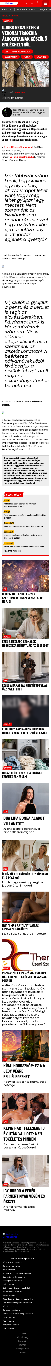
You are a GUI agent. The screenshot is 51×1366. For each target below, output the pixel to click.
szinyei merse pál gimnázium (17, 51)
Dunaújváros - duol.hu (12, 1281)
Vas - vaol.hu (8, 1321)
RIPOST (5, 15)
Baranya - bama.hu (11, 1266)
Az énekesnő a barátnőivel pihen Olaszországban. (21, 830)
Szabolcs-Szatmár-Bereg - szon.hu (18, 1314)
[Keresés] (39, 3)
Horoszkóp (6, 9)
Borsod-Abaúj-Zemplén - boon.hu (17, 1273)
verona (27, 56)
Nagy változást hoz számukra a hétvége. (24, 1083)
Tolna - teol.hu (9, 1317)
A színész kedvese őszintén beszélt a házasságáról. (21, 1146)
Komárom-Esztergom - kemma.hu (17, 1303)
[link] (5, 589)
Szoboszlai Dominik (26, 9)
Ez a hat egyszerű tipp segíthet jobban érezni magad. (23, 884)
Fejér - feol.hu (8, 1284)
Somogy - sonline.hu (11, 1310)
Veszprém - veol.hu (11, 1325)
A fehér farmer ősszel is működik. (19, 1208)
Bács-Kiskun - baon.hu (12, 1262)
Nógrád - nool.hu (10, 1306)
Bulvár (23, 1345)
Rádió (23, 1352)
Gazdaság (23, 1337)
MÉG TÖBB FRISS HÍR (12, 551)
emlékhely (41, 56)
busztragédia (11, 56)
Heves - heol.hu (9, 1295)
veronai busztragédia (22, 157)
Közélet (23, 1333)
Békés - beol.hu (9, 1270)
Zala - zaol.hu (8, 1328)
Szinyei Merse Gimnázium (18, 147)
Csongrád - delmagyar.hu (14, 1277)
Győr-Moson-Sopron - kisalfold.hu (17, 1288)
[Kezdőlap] (9, 3)
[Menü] (45, 3)
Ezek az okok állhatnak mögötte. (24, 933)
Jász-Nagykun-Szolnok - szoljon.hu (18, 1299)
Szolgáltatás (23, 1349)
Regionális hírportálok (23, 1258)
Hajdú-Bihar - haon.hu (12, 1292)
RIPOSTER (15, 15)
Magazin (23, 1341)
